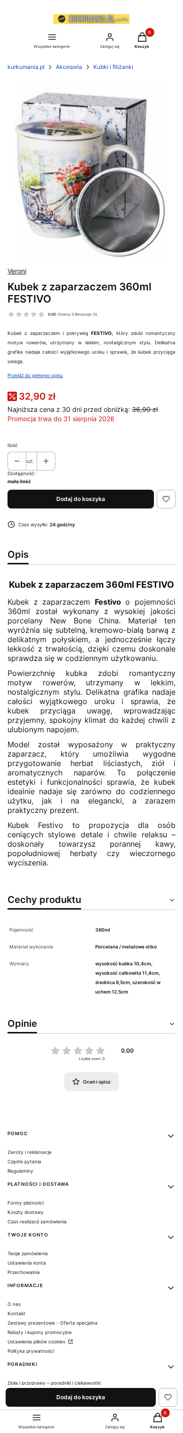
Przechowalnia (24, 1272)
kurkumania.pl (26, 66)
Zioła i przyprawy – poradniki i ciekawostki (54, 1383)
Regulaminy (20, 1171)
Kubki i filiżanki (113, 66)
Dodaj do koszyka (80, 498)
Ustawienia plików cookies (37, 1341)
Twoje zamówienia (28, 1253)
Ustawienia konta (27, 1263)
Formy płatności (26, 1203)
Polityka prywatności (31, 1351)
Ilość (13, 445)
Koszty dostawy (26, 1212)
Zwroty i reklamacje (30, 1152)
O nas (14, 1304)
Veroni (17, 271)
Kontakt (16, 1313)
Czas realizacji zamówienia (37, 1221)
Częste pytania (24, 1161)
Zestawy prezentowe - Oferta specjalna (53, 1323)
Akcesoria (69, 66)
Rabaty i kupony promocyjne (40, 1332)
